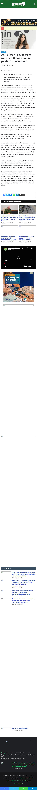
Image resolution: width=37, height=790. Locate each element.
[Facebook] (4, 195)
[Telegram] (17, 195)
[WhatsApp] (14, 195)
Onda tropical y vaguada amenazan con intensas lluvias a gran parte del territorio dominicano (23, 574)
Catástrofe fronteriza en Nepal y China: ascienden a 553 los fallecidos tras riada (27, 218)
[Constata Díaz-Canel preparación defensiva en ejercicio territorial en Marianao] (9, 209)
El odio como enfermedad (20, 728)
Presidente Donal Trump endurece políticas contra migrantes (27, 238)
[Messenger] (10, 195)
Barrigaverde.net (6, 753)
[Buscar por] (35, 5)
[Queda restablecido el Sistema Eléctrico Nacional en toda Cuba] (9, 230)
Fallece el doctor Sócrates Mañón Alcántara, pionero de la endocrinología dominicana (22, 592)
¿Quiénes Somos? (11, 780)
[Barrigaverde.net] (18, 3)
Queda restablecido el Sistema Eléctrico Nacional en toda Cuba (8, 238)
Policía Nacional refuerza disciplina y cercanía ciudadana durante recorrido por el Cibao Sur (23, 600)
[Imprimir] (23, 195)
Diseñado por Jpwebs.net (26, 778)
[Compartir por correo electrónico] (20, 195)
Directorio (28, 780)
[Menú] (2, 5)
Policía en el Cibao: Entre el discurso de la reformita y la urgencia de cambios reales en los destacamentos (23, 583)
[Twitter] (7, 195)
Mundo (4, 51)
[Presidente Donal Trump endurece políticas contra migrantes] (27, 230)
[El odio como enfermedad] (6, 731)
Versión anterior (18, 783)
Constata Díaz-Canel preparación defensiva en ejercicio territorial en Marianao (9, 218)
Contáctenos (20, 780)
